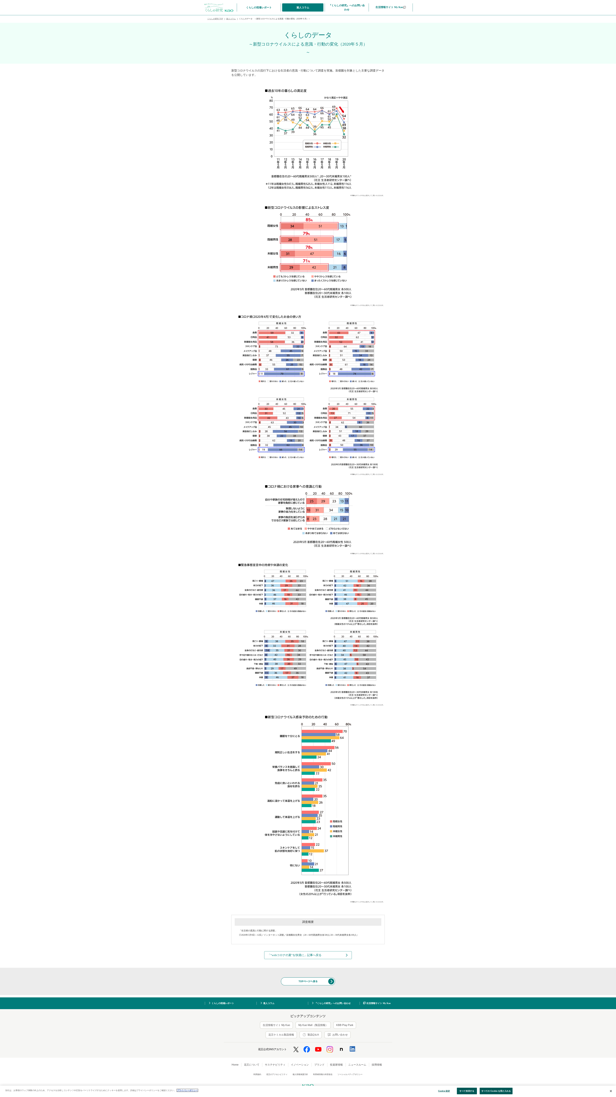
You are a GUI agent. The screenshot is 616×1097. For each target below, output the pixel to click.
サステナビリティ (275, 1065)
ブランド (319, 1065)
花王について (251, 1065)
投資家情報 (336, 1065)
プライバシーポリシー (187, 1090)
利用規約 (257, 1075)
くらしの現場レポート (223, 1004)
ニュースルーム (357, 1065)
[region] (308, 1091)
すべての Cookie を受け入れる (496, 1091)
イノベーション (300, 1065)
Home (235, 1065)
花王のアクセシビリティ (276, 1075)
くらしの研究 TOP (215, 19)
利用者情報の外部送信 (322, 1075)
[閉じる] (610, 1091)
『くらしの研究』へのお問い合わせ (333, 1004)
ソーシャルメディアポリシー (350, 1075)
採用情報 (377, 1065)
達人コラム (231, 19)
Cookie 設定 (444, 1091)
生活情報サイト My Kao (378, 1004)
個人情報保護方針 (300, 1075)
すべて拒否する (466, 1091)
